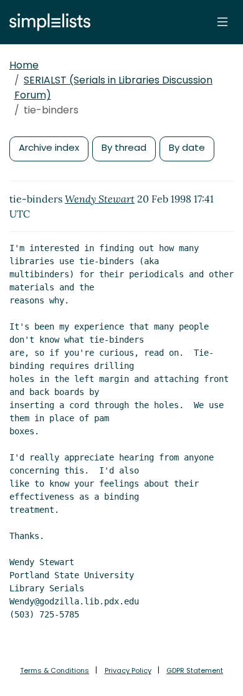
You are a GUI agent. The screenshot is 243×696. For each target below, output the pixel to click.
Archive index (49, 147)
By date (187, 147)
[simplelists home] (46, 22)
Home (24, 65)
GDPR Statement (194, 670)
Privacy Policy (128, 670)
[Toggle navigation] (222, 22)
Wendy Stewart (100, 199)
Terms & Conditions (54, 670)
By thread (124, 147)
